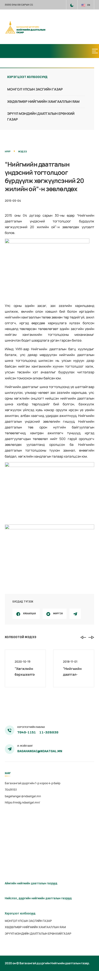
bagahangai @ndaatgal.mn (23, 796)
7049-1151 (27, 732)
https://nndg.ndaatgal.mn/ (22, 802)
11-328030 (48, 732)
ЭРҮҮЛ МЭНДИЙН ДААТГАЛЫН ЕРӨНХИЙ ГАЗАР (38, 934)
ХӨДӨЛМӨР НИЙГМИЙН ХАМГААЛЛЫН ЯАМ (43, 101)
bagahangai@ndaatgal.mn (39, 751)
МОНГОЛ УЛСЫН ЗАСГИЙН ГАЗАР (35, 89)
